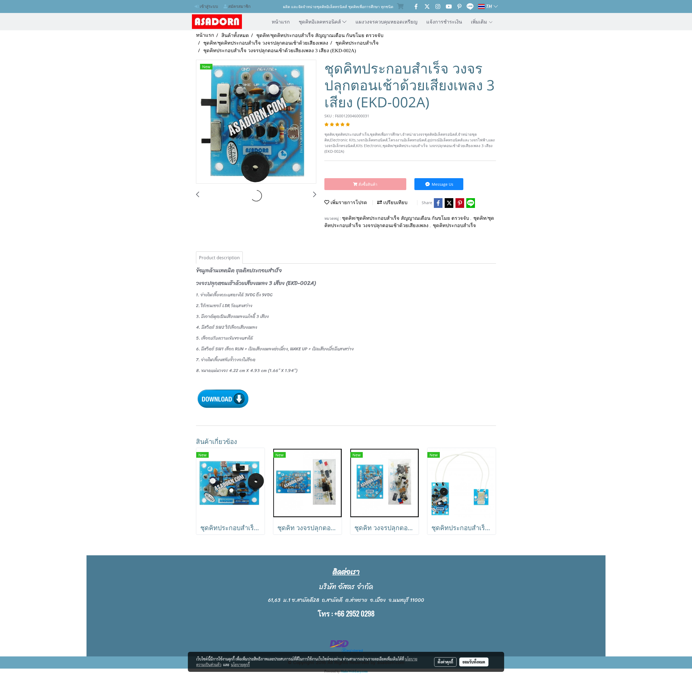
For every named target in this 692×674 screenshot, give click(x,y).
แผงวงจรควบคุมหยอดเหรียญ (386, 21)
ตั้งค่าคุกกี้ (445, 661)
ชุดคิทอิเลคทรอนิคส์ (320, 21)
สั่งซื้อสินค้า (367, 184)
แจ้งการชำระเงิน (444, 21)
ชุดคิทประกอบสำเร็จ (454, 225)
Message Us (442, 184)
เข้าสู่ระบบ (208, 6)
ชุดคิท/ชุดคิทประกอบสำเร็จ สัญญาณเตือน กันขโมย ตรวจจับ (406, 218)
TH (489, 6)
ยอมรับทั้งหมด (474, 661)
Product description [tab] (219, 258)
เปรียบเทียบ (394, 202)
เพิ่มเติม (479, 21)
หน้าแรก (281, 21)
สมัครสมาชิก (239, 6)
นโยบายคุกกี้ (240, 664)
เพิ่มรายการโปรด (348, 202)
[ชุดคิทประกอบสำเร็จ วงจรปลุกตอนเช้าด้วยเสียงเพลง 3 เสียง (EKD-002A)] (256, 122)
